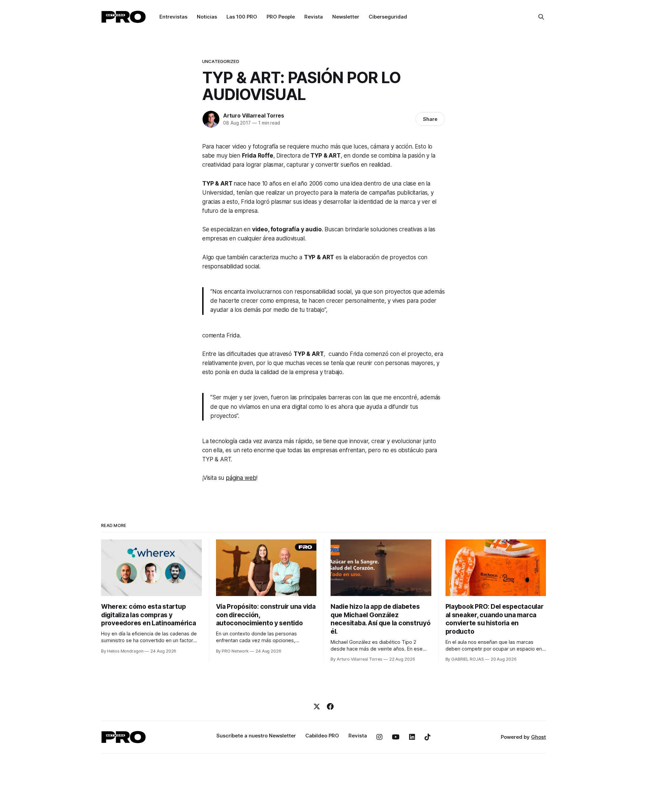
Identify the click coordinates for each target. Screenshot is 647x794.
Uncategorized (220, 61)
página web (241, 477)
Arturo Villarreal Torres (253, 115)
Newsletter (345, 16)
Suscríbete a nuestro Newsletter (256, 735)
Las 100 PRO (241, 16)
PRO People (281, 16)
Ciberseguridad (388, 16)
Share (430, 119)
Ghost (538, 737)
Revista (313, 16)
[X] (316, 706)
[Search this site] (541, 16)
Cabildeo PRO (322, 735)
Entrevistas (173, 16)
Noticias (207, 16)
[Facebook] (330, 706)
